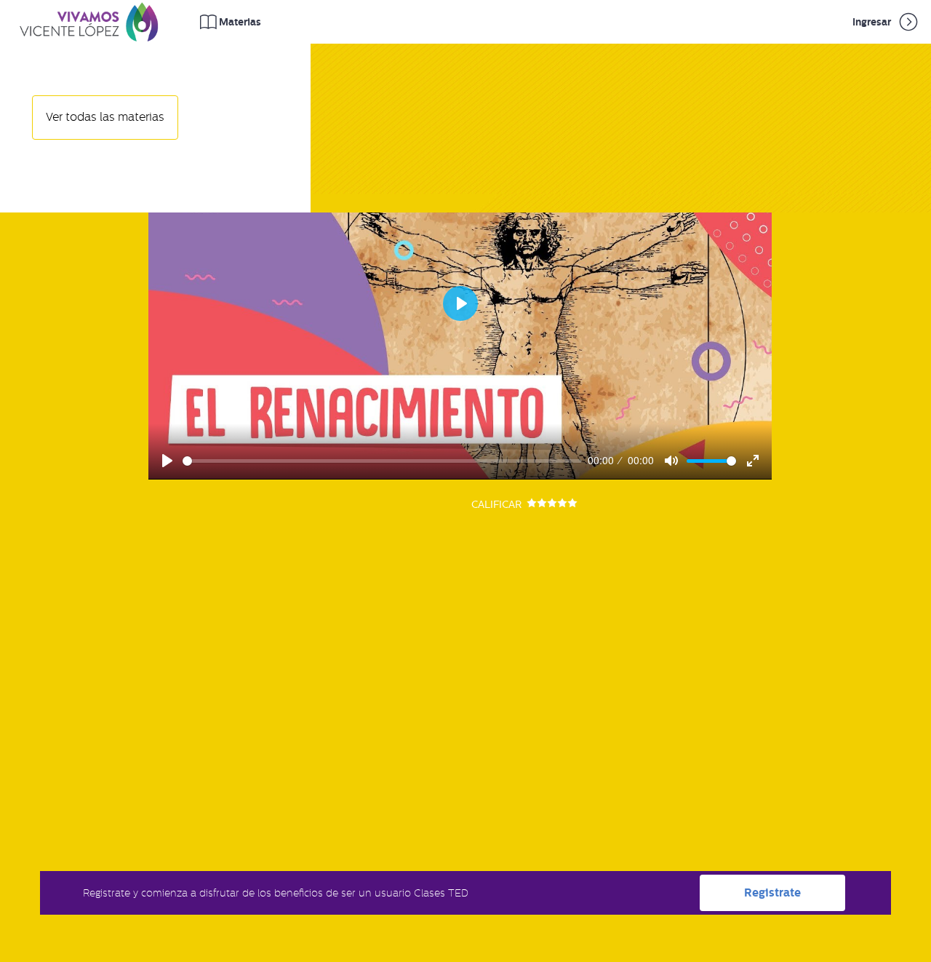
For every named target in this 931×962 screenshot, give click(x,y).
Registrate (772, 892)
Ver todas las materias (105, 117)
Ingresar (872, 22)
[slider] (383, 461)
